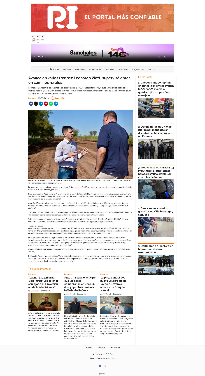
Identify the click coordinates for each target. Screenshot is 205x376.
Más (150, 69)
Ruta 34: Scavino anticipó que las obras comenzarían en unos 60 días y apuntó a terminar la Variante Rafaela (80, 284)
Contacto (89, 347)
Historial (101, 347)
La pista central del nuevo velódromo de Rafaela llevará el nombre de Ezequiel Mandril (113, 284)
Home (56, 69)
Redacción (59, 98)
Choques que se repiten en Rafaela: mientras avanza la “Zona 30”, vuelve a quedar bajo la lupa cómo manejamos (156, 89)
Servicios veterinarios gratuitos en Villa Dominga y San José (155, 211)
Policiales (80, 69)
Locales (67, 69)
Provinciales (95, 69)
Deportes (109, 69)
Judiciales (123, 69)
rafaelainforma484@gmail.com (102, 358)
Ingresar (116, 347)
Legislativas (138, 69)
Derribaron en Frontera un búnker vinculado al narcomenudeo (155, 249)
